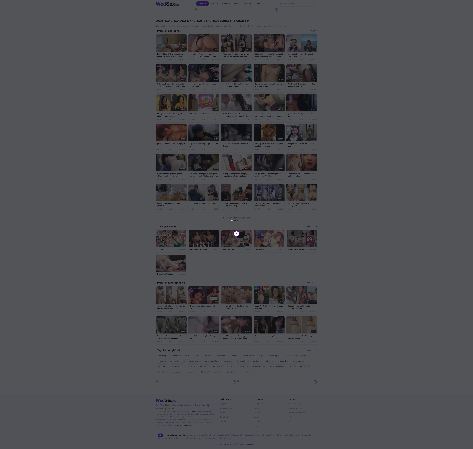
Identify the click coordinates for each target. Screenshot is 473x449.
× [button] (236, 233)
